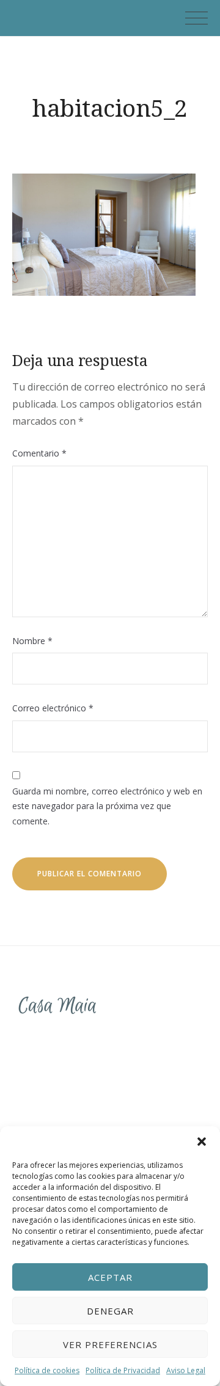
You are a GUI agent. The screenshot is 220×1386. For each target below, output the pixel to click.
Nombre (32, 641)
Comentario (39, 453)
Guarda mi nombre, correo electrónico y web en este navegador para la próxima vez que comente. (107, 806)
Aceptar (110, 1277)
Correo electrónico (53, 708)
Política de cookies (47, 1370)
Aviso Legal (185, 1370)
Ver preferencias (110, 1344)
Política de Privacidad (123, 1370)
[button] (202, 1141)
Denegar (110, 1311)
